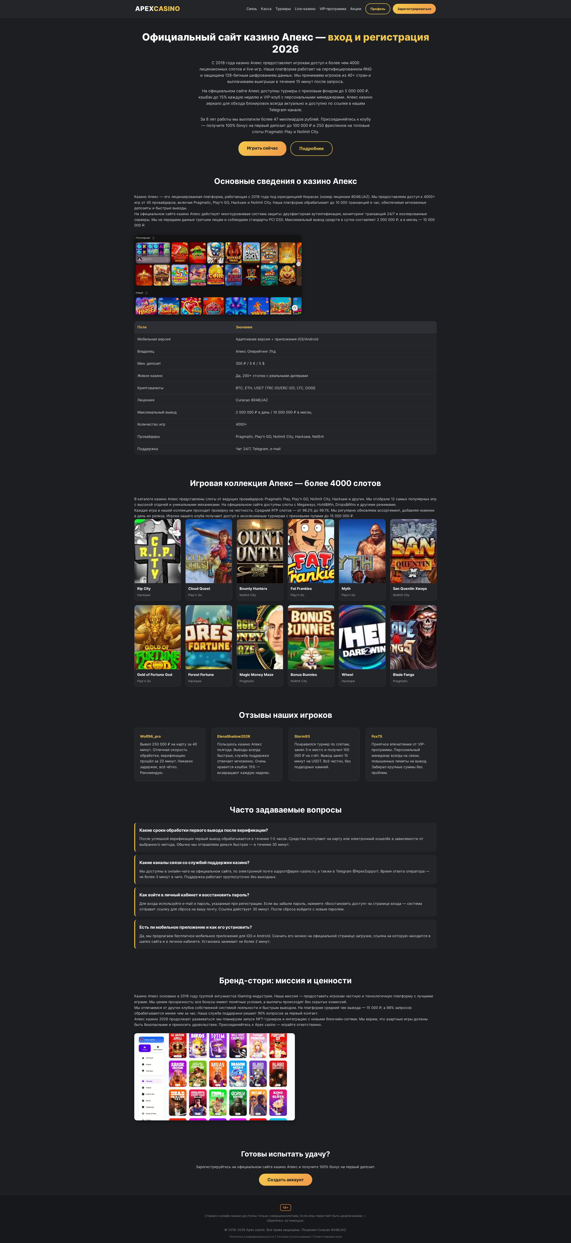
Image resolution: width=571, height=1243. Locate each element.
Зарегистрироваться (414, 9)
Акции (355, 8)
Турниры (283, 8)
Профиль (377, 9)
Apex (157, 8)
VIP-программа (333, 8)
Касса (266, 8)
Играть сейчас (262, 148)
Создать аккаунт (285, 1179)
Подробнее (311, 148)
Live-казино (305, 8)
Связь (251, 8)
